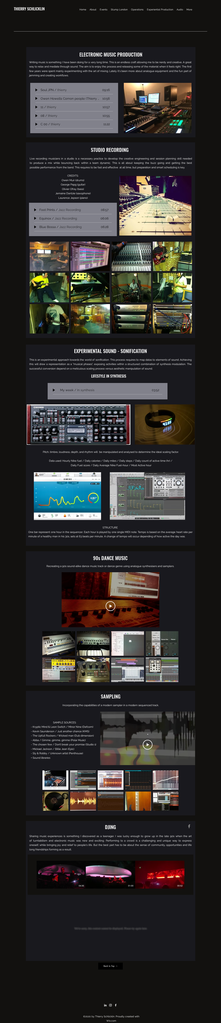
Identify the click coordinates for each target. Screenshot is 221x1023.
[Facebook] (189, 826)
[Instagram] (110, 1005)
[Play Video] (110, 606)
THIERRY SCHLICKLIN (29, 8)
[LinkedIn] (105, 1005)
